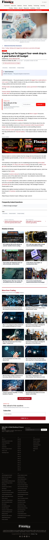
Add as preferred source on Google (12, 63)
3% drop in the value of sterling (21, 164)
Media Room (35, 448)
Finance (25, 5)
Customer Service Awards (7, 486)
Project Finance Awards (22, 482)
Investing (43, 5)
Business (20, 5)
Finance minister (6, 91)
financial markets (12, 67)
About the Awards (36, 439)
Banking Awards (5, 513)
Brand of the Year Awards (6, 477)
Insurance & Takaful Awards (7, 509)
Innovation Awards (5, 507)
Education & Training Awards (7, 500)
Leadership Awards (21, 477)
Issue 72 (19, 464)
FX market (9, 180)
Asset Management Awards (7, 475)
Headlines (32, 8)
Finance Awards (5, 519)
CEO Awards (4, 484)
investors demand (14, 174)
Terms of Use (4, 450)
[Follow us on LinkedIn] (26, 536)
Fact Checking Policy (21, 509)
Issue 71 (19, 466)
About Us (3, 439)
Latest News (4, 446)
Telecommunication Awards (23, 486)
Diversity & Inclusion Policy (22, 507)
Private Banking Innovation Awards (24, 515)
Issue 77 (19, 454)
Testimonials (35, 446)
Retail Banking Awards (22, 517)
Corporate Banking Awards (7, 494)
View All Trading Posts (24, 398)
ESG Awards (4, 504)
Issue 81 (19, 446)
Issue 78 (19, 452)
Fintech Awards (5, 498)
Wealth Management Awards (23, 494)
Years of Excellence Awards (23, 498)
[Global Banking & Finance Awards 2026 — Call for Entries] (24, 145)
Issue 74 (19, 460)
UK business (12, 191)
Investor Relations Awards (22, 475)
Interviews (13, 5)
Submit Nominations (36, 444)
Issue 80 (19, 448)
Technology (36, 5)
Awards (20, 8)
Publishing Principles (21, 500)
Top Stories (7, 5)
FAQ (34, 450)
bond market (27, 158)
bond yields (41, 162)
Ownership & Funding (21, 502)
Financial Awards (21, 511)
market (13, 171)
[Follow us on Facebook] (24, 536)
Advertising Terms (5, 452)
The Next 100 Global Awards (23, 492)
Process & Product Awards (23, 484)
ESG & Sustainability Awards (7, 502)
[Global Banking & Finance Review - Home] (13, 2)
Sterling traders (6, 86)
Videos (15, 8)
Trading (11, 8)
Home (3, 48)
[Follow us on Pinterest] (20, 536)
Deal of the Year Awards (6, 490)
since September (19, 120)
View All (19, 469)
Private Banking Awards (22, 513)
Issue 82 (19, 444)
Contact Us (4, 444)
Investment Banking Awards (7, 511)
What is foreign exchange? (10, 205)
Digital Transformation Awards (7, 496)
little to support (34, 113)
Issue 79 (19, 450)
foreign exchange (20, 67)
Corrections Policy (21, 504)
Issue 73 (19, 462)
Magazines (26, 8)
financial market (10, 129)
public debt (6, 93)
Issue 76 (19, 456)
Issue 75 (19, 458)
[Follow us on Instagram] (22, 536)
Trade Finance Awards (22, 490)
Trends (38, 8)
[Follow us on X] (29, 536)
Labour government (32, 86)
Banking (30, 5)
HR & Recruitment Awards (22, 488)
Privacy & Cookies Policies (7, 448)
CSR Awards (4, 488)
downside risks (6, 184)
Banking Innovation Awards (7, 515)
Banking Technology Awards (7, 482)
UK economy (5, 67)
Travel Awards (20, 496)
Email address (27, 427)
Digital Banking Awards (6, 517)
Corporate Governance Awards (8, 492)
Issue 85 (19, 439)
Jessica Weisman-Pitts (14, 58)
